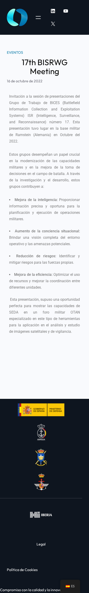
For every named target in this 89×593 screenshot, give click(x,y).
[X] (53, 24)
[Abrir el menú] (38, 17)
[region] (44, 560)
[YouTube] (66, 11)
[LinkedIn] (53, 11)
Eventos (15, 52)
